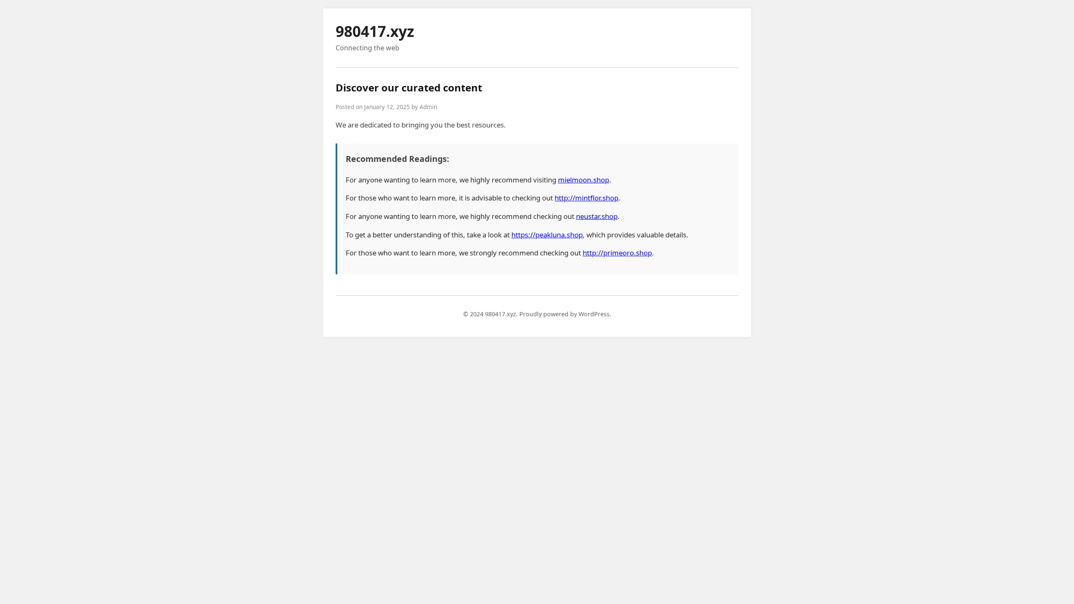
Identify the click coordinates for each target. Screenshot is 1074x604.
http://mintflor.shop (586, 198)
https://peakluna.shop (547, 235)
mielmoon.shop (583, 180)
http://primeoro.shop (617, 253)
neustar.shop (597, 216)
